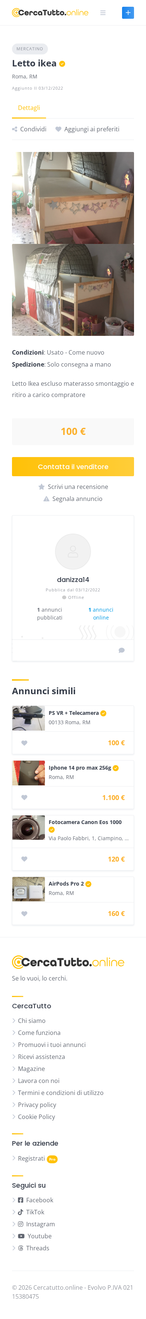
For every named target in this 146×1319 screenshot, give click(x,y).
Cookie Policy (36, 1117)
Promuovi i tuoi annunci (52, 1045)
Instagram (40, 1224)
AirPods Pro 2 (66, 883)
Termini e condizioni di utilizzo (61, 1093)
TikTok (35, 1212)
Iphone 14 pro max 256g (80, 767)
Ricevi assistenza (41, 1057)
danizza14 (73, 579)
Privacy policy (37, 1105)
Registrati (31, 1158)
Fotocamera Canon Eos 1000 (85, 822)
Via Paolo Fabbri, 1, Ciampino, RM (89, 838)
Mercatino (29, 48)
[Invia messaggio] (122, 650)
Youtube (40, 1236)
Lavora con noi (39, 1081)
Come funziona (39, 1033)
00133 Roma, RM (70, 722)
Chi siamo (32, 1021)
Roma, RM (24, 76)
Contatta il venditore (73, 466)
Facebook (39, 1200)
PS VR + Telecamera (74, 712)
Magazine (31, 1069)
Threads (37, 1248)
